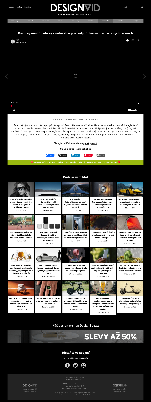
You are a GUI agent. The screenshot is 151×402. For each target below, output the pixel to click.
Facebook (67, 365)
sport (86, 143)
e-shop (19, 7)
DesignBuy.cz (111, 162)
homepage (15, 20)
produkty (75, 20)
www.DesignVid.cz (30, 391)
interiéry (27, 7)
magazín (11, 7)
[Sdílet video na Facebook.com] (50, 154)
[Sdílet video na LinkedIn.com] (75, 154)
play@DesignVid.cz (77, 379)
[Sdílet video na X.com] (62, 154)
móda (90, 20)
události (30, 20)
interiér (60, 20)
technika (105, 20)
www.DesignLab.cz (120, 391)
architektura (45, 20)
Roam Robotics (83, 149)
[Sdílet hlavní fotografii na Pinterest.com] (88, 154)
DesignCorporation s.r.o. (64, 393)
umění (135, 20)
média (120, 20)
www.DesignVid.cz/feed (78, 384)
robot (94, 143)
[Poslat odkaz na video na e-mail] (101, 154)
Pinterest (83, 365)
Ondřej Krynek (90, 119)
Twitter (75, 365)
